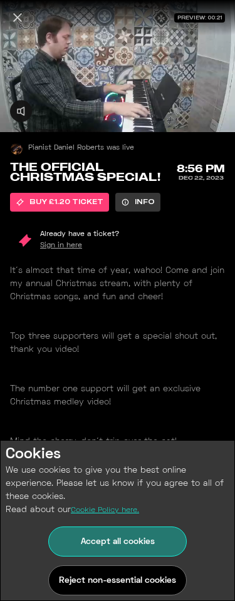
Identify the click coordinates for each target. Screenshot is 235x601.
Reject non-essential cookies (117, 581)
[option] (59, 202)
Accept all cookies (118, 542)
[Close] (17, 17)
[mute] (21, 111)
